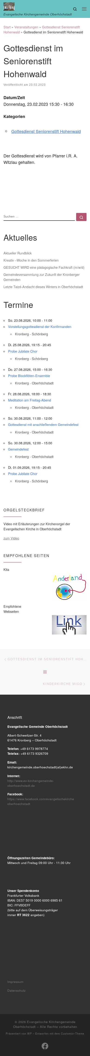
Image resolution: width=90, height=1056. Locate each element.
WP (29, 1033)
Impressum (15, 981)
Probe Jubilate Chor (22, 351)
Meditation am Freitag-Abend (29, 400)
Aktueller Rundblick (17, 253)
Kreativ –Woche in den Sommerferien (31, 260)
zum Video (11, 538)
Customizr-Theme (72, 1033)
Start (7, 27)
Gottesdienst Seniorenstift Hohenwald (46, 131)
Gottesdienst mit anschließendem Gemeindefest (43, 424)
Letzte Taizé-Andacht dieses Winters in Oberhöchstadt (43, 286)
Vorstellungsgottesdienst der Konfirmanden (39, 326)
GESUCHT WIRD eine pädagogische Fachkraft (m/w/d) (43, 267)
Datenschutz (16, 990)
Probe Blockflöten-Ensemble (29, 375)
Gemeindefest (18, 449)
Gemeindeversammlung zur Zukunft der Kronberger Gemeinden (41, 277)
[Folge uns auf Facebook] (45, 1046)
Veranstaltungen (26, 27)
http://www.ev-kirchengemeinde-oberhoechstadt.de (30, 783)
